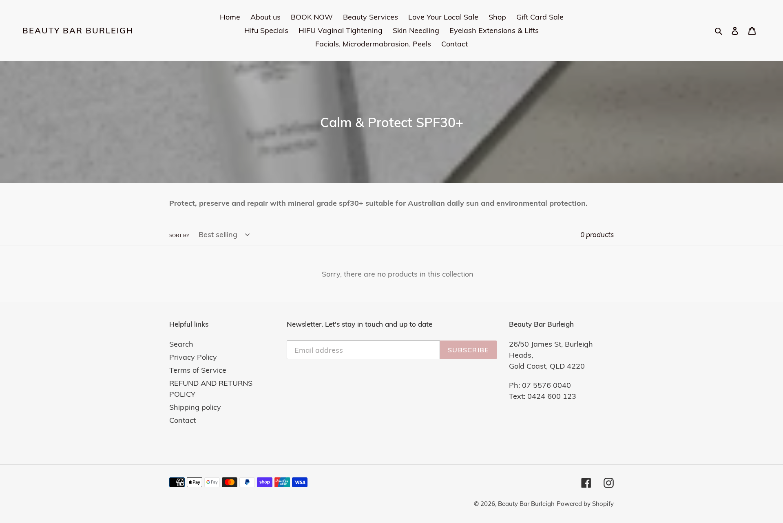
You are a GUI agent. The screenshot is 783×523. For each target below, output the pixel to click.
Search (181, 344)
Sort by (179, 235)
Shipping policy (195, 407)
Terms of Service (197, 370)
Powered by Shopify (585, 504)
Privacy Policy (193, 357)
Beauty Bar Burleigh (77, 30)
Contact (182, 420)
